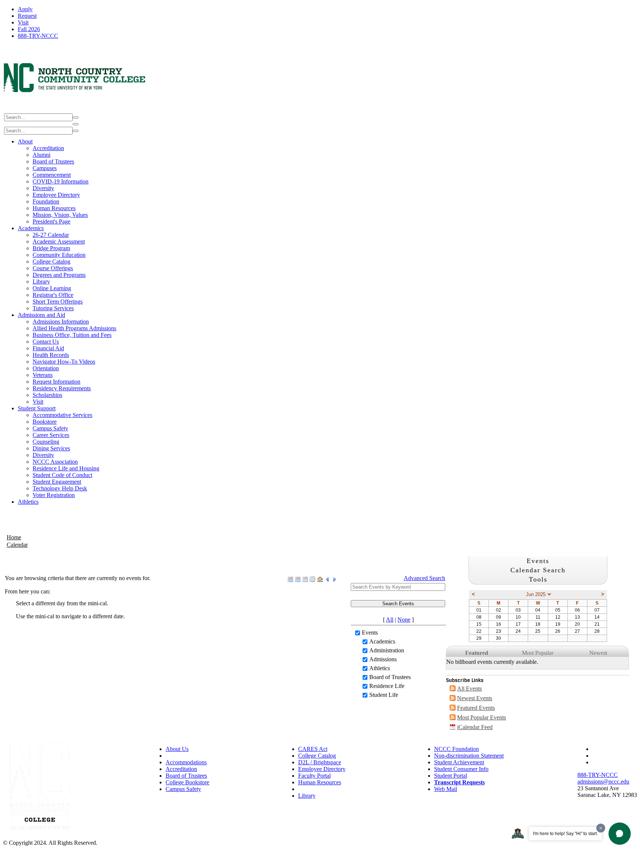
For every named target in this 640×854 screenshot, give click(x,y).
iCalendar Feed (475, 727)
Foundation (46, 201)
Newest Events (474, 698)
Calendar (17, 545)
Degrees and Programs (59, 275)
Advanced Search (424, 578)
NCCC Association (55, 462)
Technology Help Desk (60, 488)
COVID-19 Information (61, 181)
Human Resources (54, 208)
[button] (620, 833)
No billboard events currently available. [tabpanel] (492, 662)
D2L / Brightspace (319, 762)
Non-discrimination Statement (469, 755)
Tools (538, 579)
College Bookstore (187, 782)
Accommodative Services (62, 415)
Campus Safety (50, 428)
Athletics (28, 502)
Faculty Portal (314, 775)
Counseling (46, 441)
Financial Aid (48, 348)
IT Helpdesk (312, 789)
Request (27, 16)
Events (370, 632)
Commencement (52, 175)
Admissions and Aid (41, 315)
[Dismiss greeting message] (600, 828)
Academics (31, 228)
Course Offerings (53, 268)
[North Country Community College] (75, 109)
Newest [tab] (598, 653)
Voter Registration (54, 495)
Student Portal (450, 775)
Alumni (41, 155)
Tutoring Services (53, 308)
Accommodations (186, 762)
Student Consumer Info (461, 769)
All (389, 619)
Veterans (43, 375)
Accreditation (48, 148)
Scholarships (47, 395)
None (403, 619)
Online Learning (52, 288)
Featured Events (476, 708)
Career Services (51, 435)
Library (41, 281)
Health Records (51, 355)
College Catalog (51, 261)
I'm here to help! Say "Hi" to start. (565, 833)
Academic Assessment (59, 241)
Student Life (383, 695)
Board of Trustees (53, 161)
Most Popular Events (481, 717)
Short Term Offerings (58, 301)
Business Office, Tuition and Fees (72, 335)
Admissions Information (61, 321)
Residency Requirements (62, 388)
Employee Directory (56, 195)
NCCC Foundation (456, 749)
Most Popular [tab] (537, 653)
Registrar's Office (53, 295)
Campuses (45, 168)
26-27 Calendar (51, 235)
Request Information (56, 381)
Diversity (43, 188)
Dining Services (51, 448)
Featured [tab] (476, 653)
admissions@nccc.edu (603, 781)
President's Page (51, 221)
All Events (469, 688)
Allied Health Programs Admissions (74, 328)
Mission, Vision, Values (60, 215)
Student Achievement (459, 762)
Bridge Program (51, 248)
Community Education (59, 255)
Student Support (37, 408)
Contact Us (46, 341)
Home (14, 537)
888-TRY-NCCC (38, 36)
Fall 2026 (29, 29)
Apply (25, 9)
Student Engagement (57, 482)
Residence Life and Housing (66, 468)
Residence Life (386, 686)
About (25, 141)
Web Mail (445, 789)
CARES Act (312, 749)
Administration (386, 650)
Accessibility (181, 755)
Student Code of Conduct (62, 475)
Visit (23, 22)
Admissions (383, 659)
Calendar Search (538, 570)
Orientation (46, 368)
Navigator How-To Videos (64, 361)
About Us (177, 749)
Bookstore (45, 421)
